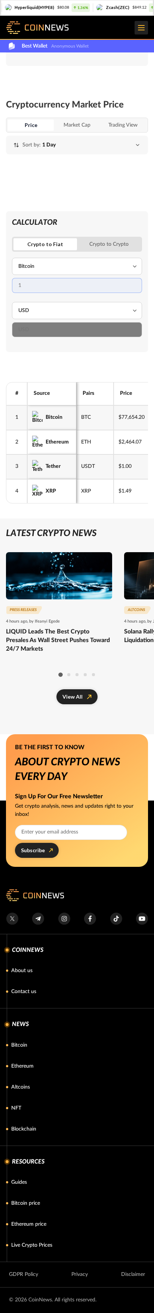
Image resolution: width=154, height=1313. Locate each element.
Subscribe (33, 850)
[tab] (109, 244)
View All (72, 696)
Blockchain (23, 1129)
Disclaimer (133, 1274)
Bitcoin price (25, 1203)
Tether (53, 466)
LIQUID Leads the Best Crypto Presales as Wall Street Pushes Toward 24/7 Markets (58, 640)
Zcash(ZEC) (107, 7)
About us (22, 970)
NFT (16, 1108)
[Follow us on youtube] (142, 919)
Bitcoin (54, 417)
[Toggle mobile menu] (141, 27)
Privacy (79, 1274)
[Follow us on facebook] (90, 919)
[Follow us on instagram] (64, 919)
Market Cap (77, 125)
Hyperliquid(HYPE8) (24, 7)
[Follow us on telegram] (38, 919)
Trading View (123, 125)
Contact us (23, 991)
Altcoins (20, 1087)
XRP (51, 491)
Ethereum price (28, 1224)
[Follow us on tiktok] (116, 919)
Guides (19, 1182)
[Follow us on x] (12, 919)
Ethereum (57, 442)
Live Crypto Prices (31, 1245)
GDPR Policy (23, 1274)
